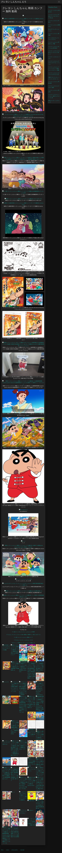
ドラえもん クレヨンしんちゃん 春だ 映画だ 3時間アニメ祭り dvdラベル (23, 634)
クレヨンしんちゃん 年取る (53, 21)
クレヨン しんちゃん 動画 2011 (54, 11)
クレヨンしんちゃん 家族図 (53, 34)
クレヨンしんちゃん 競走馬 (53, 91)
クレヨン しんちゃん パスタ (54, 57)
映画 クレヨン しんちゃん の (54, 101)
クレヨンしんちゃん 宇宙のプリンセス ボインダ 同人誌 (53, 16)
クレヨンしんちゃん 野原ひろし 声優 (53, 43)
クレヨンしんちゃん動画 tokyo (54, 25)
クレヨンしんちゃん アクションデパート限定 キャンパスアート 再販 (53, 68)
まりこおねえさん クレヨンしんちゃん (53, 38)
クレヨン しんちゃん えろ (13, 2)
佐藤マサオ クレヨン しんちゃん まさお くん (54, 78)
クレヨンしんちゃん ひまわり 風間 (53, 86)
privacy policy (15, 849)
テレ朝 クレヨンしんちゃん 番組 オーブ (23, 637)
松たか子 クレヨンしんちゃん (53, 30)
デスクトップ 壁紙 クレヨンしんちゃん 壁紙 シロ (23, 642)
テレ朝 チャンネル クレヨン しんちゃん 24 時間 (23, 631)
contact (7, 849)
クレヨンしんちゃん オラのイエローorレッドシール (54, 63)
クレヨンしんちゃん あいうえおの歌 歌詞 (53, 47)
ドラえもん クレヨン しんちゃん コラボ (23, 640)
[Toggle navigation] (59, 1)
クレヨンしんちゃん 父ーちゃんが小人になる (53, 73)
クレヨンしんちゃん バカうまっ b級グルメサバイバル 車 (54, 96)
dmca (2, 849)
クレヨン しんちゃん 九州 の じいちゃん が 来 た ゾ (54, 52)
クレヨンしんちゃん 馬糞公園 (53, 82)
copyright (22, 849)
